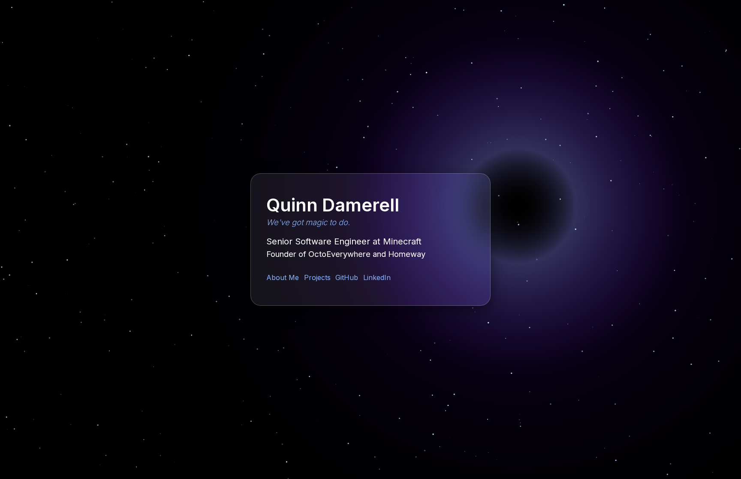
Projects (317, 277)
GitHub (346, 277)
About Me (282, 277)
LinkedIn (377, 277)
